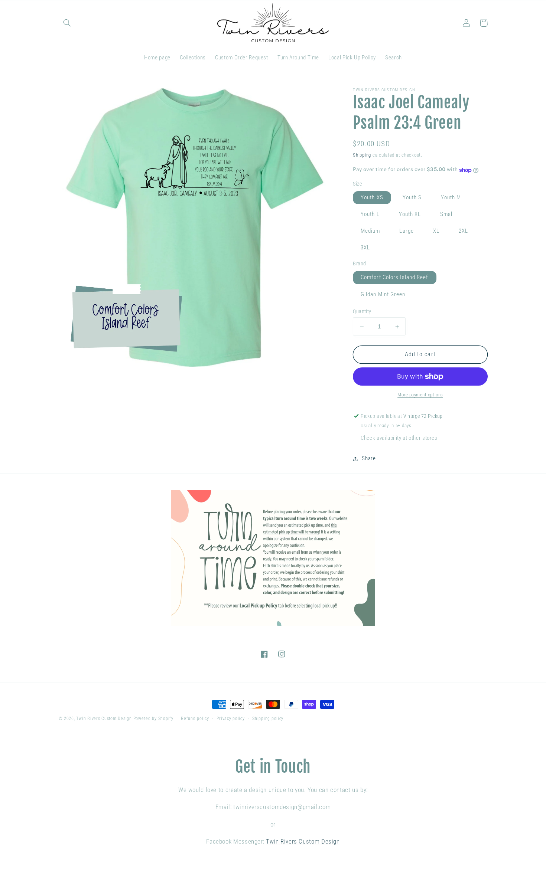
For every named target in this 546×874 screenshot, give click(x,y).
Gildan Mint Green (383, 294)
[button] (67, 23)
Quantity (362, 311)
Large (406, 231)
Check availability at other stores (399, 438)
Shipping (362, 155)
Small (447, 214)
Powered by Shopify (153, 718)
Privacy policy (230, 718)
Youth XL (410, 214)
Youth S (412, 197)
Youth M (451, 197)
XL (436, 231)
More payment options (420, 395)
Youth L (370, 214)
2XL (463, 231)
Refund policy (195, 718)
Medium (370, 231)
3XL (365, 248)
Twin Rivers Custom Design (103, 718)
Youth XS (372, 197)
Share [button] (369, 458)
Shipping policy (267, 718)
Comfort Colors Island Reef (394, 277)
